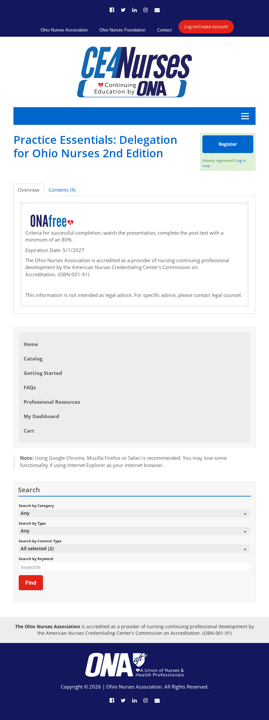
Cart (29, 430)
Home (31, 344)
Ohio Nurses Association (64, 30)
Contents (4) (62, 189)
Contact (164, 30)
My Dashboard (41, 416)
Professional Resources (52, 402)
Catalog (33, 358)
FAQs (30, 387)
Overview (28, 189)
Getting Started (43, 373)
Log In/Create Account (206, 26)
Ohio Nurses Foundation (122, 30)
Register (227, 144)
